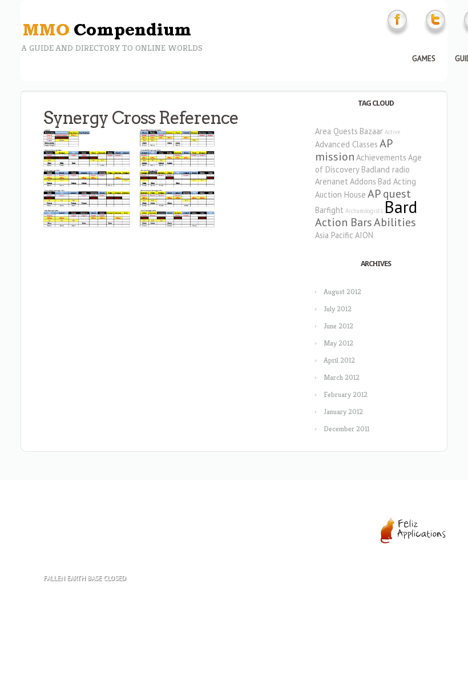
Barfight (329, 209)
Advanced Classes (346, 144)
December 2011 (346, 429)
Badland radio (385, 169)
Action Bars (343, 222)
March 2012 (342, 377)
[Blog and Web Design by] (413, 541)
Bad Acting (397, 181)
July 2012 (338, 309)
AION (364, 235)
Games (423, 58)
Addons (363, 181)
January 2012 (343, 411)
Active (392, 132)
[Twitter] (435, 35)
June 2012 (338, 326)
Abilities (395, 222)
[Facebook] (397, 35)
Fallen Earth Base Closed (84, 578)
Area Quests (336, 131)
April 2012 (339, 360)
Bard (401, 207)
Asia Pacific (334, 235)
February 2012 (346, 394)
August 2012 (342, 291)
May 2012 (338, 343)
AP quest (389, 193)
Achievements (381, 157)
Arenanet (331, 181)
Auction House (340, 194)
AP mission (353, 150)
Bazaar (371, 131)
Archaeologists (364, 211)
